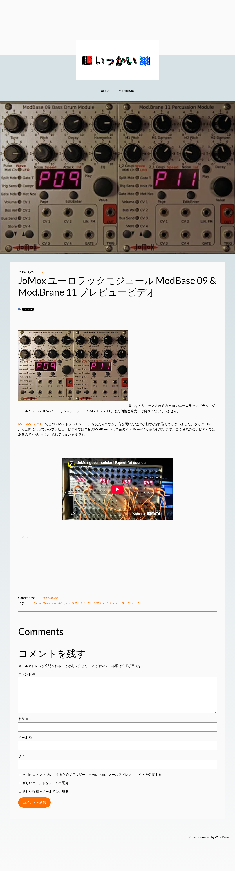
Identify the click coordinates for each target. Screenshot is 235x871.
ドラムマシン (96, 603)
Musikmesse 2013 (53, 603)
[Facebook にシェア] (19, 309)
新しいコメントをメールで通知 (45, 783)
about (105, 91)
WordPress (222, 837)
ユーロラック (130, 603)
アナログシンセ (75, 603)
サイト (23, 756)
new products (50, 597)
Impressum (126, 91)
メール (25, 737)
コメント (26, 674)
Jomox (37, 603)
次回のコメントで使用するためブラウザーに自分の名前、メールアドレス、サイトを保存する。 (94, 774)
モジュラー (113, 603)
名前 (23, 719)
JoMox (23, 537)
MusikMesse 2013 (31, 424)
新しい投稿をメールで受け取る (45, 791)
